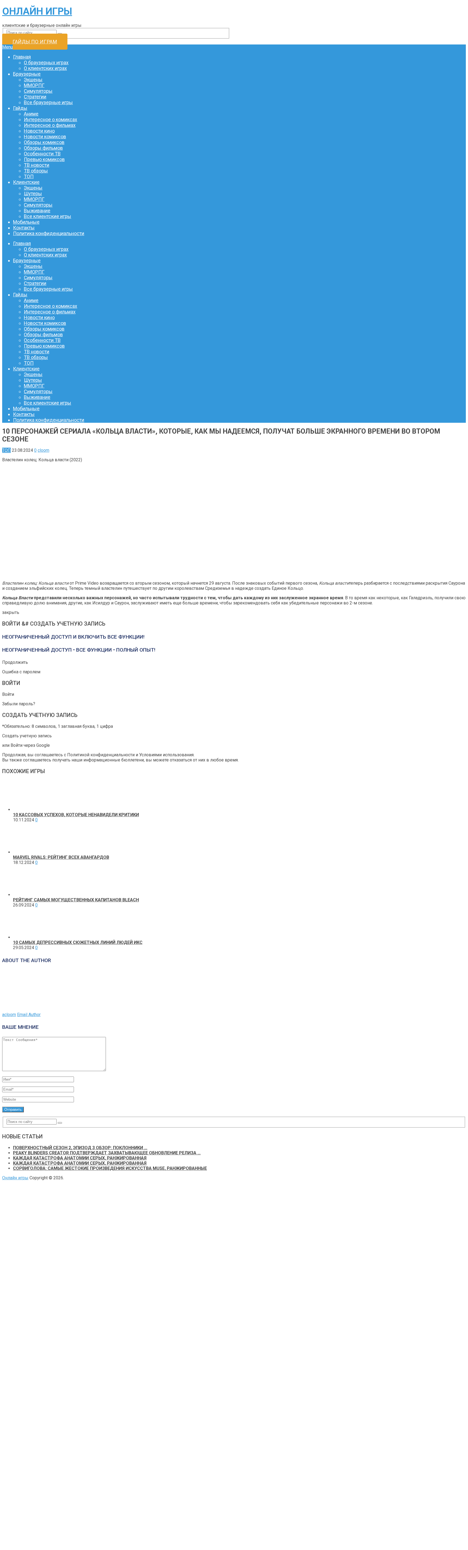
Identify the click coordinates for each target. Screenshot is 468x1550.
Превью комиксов (44, 159)
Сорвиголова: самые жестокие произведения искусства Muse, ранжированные (110, 1168)
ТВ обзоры (36, 171)
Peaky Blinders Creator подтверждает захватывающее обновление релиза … (107, 1152)
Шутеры (33, 193)
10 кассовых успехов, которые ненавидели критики (76, 814)
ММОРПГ (34, 85)
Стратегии (35, 97)
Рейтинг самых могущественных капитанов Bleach (76, 899)
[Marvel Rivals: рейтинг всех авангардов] (28, 852)
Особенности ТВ (42, 153)
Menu (7, 47)
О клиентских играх (45, 68)
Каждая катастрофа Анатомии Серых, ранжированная (80, 1158)
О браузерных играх (46, 62)
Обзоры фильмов (43, 148)
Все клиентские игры (47, 216)
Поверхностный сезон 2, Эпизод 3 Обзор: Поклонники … (80, 1147)
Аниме (31, 114)
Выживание (37, 210)
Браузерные (27, 74)
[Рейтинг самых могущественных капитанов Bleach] (28, 894)
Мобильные (26, 222)
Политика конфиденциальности (48, 233)
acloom (9, 1014)
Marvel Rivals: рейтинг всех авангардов (61, 857)
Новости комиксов (45, 136)
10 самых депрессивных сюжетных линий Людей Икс (77, 942)
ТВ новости (36, 165)
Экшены (33, 79)
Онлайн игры (37, 11)
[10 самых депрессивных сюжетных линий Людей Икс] (28, 937)
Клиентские (26, 182)
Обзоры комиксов (44, 142)
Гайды (20, 108)
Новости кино (39, 131)
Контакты (24, 227)
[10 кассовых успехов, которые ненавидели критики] (28, 809)
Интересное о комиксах (50, 119)
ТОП (29, 176)
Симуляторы (38, 91)
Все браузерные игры (48, 102)
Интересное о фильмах (50, 125)
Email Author (29, 1014)
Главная (22, 57)
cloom (43, 450)
